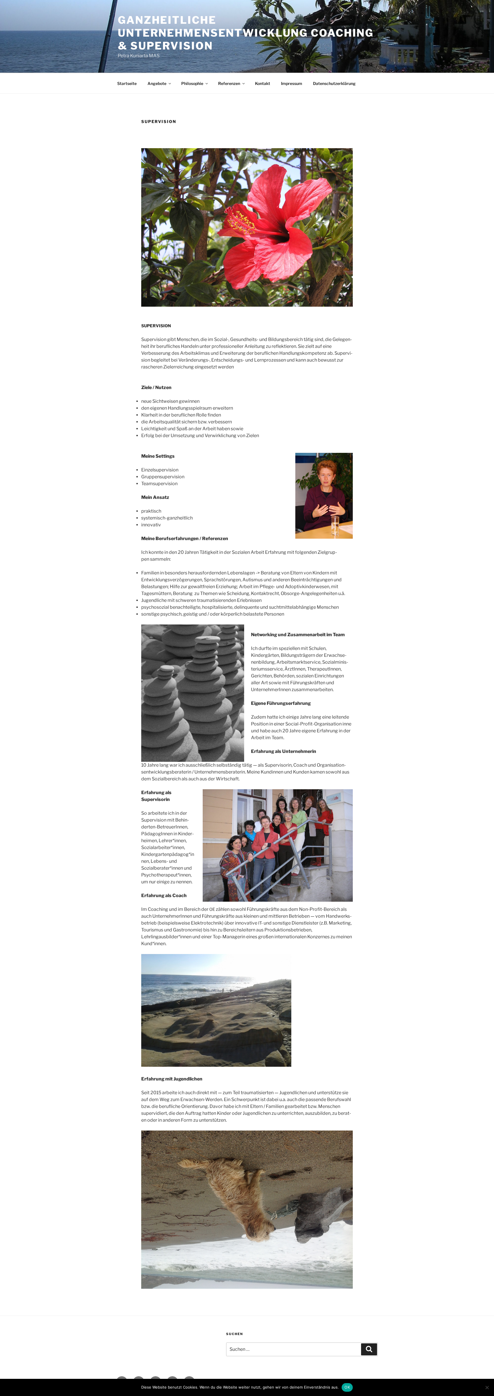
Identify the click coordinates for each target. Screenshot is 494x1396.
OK (347, 1387)
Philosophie (192, 83)
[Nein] (487, 1387)
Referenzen (229, 83)
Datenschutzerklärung (334, 83)
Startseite (127, 83)
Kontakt (262, 83)
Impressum (291, 83)
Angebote (157, 83)
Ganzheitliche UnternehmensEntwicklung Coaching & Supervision (246, 33)
